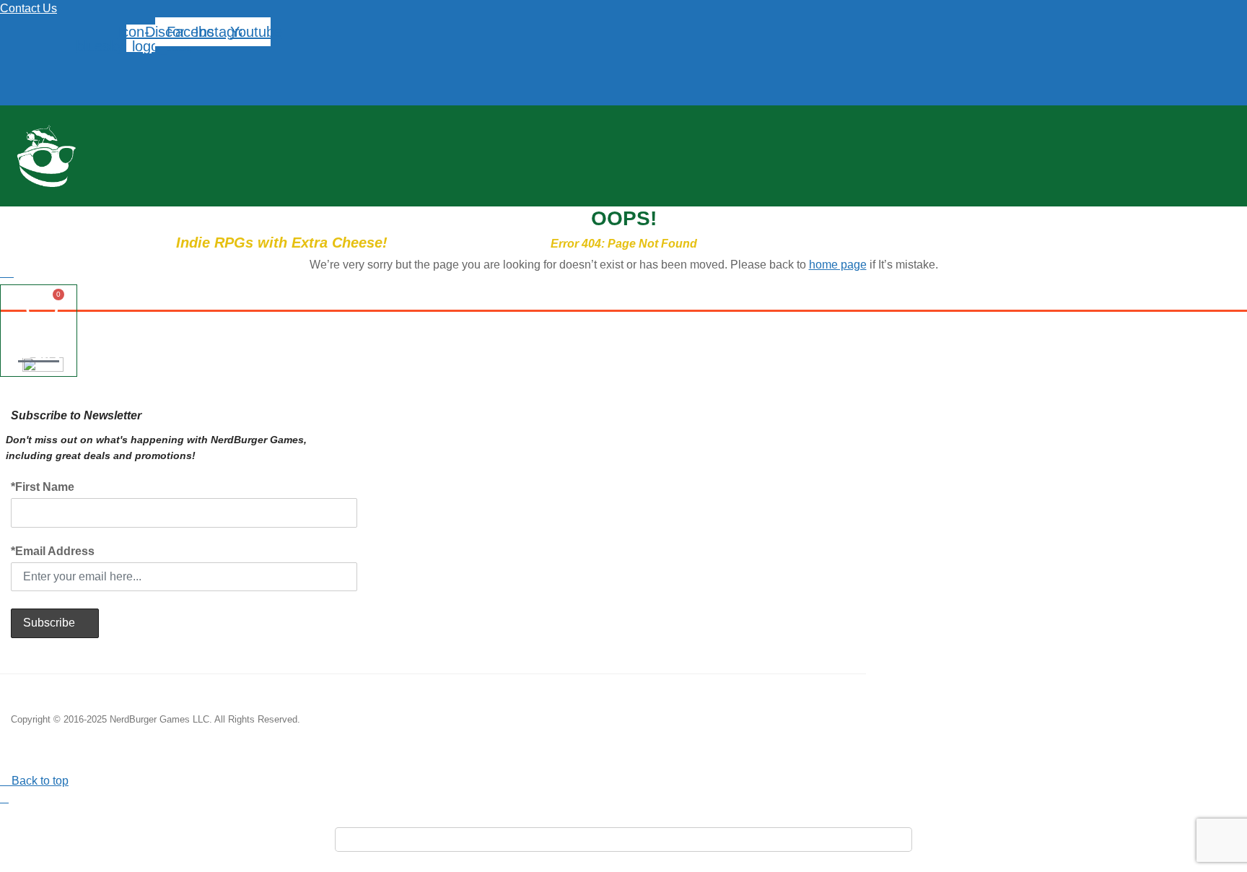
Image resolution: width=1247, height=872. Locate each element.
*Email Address (53, 551)
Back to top (39, 781)
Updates (122, 215)
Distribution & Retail (408, 215)
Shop (246, 215)
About (504, 215)
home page (838, 264)
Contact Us (28, 8)
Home (59, 215)
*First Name (42, 487)
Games (188, 215)
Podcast (307, 215)
